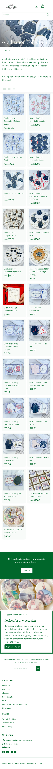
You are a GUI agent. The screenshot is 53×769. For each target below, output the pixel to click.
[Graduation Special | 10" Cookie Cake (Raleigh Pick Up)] (39, 262)
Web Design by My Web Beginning (14, 704)
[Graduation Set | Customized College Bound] (13, 112)
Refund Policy (7, 726)
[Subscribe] (38, 668)
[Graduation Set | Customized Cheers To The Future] (39, 187)
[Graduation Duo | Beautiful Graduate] (13, 414)
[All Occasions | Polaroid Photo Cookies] (39, 486)
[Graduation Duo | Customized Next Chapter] (13, 337)
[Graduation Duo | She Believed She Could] (39, 375)
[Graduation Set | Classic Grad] (13, 149)
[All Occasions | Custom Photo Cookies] (13, 522)
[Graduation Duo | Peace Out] (39, 450)
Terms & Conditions (9, 719)
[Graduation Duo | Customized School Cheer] (13, 376)
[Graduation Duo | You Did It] (39, 414)
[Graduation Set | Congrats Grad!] (13, 225)
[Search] (48, 14)
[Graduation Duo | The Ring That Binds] (13, 486)
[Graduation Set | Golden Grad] (39, 225)
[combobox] (26, 14)
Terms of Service (8, 722)
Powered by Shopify (34, 763)
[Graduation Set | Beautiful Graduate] (39, 110)
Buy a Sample (7, 697)
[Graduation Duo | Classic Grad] (39, 300)
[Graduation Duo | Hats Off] (39, 336)
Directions (6, 689)
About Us (5, 693)
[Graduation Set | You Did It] (13, 186)
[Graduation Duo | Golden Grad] (13, 450)
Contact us (6, 685)
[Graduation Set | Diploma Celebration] (13, 261)
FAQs (4, 700)
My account (6, 708)
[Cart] (43, 6)
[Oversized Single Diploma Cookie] (13, 300)
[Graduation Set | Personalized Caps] (39, 149)
